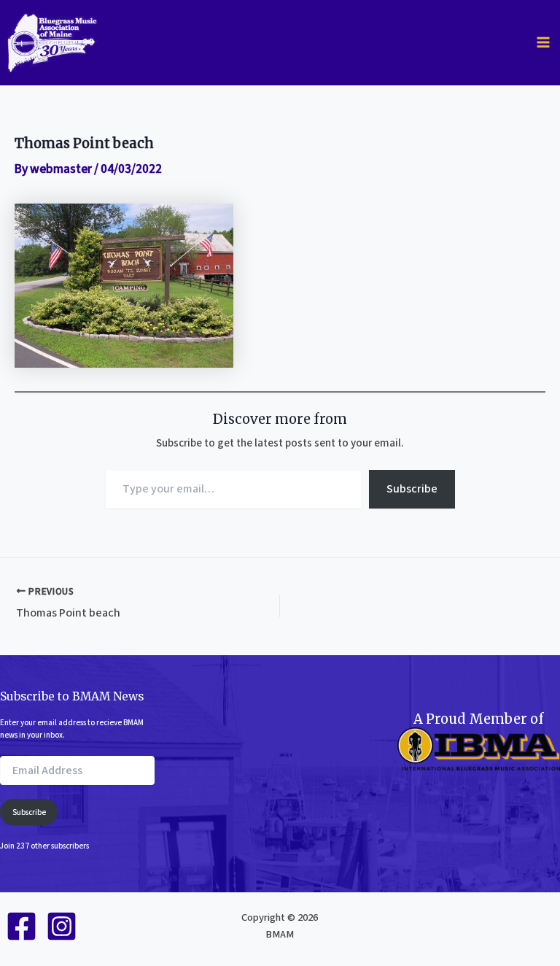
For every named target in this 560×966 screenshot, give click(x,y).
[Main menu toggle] (543, 42)
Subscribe (412, 489)
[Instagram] (61, 926)
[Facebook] (21, 926)
